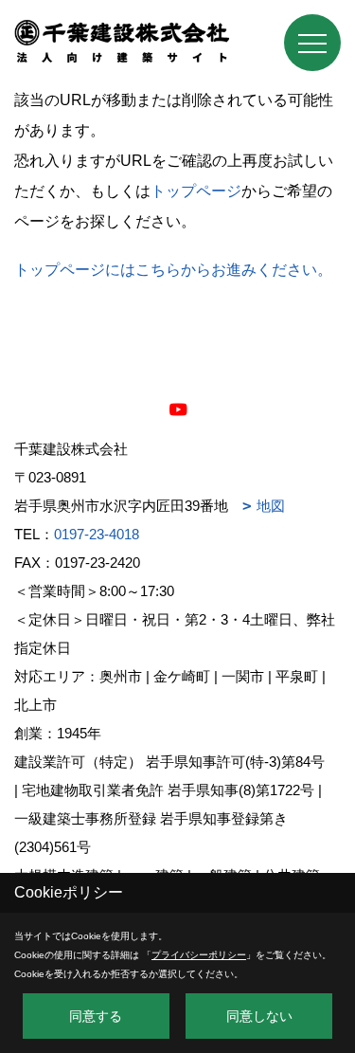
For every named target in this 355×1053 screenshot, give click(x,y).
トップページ (196, 191)
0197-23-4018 (96, 534)
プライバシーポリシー (198, 955)
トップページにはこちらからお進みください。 (173, 270)
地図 (271, 506)
